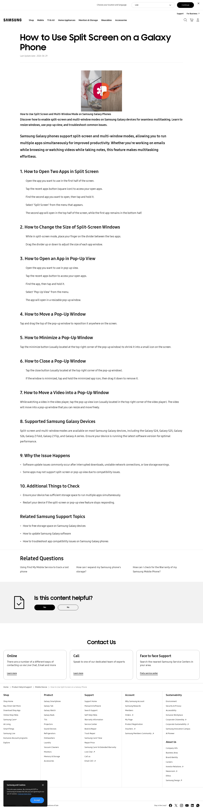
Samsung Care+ (10, 719)
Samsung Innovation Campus (178, 729)
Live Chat (89, 752)
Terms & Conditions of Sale (49, 805)
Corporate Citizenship (175, 719)
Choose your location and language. (112, 5)
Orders (128, 715)
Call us (87, 756)
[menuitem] (31, 20)
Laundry (47, 742)
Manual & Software (93, 706)
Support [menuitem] (180, 13)
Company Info (172, 748)
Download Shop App (11, 710)
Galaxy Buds (49, 715)
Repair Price (90, 742)
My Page (129, 719)
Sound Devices (50, 729)
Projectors (48, 724)
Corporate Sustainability (176, 724)
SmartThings (8, 729)
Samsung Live (9, 733)
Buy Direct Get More (12, 706)
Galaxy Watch (50, 710)
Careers (169, 762)
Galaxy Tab (48, 706)
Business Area (172, 753)
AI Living (7, 724)
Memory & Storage (52, 756)
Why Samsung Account (134, 701)
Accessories (49, 761)
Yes (44, 607)
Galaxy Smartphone (52, 701)
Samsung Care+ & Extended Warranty (100, 747)
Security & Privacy (173, 706)
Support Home (91, 701)
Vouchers (129, 729)
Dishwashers (49, 738)
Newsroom (171, 771)
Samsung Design (173, 780)
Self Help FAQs (91, 715)
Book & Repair (90, 729)
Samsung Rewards (133, 706)
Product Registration (134, 724)
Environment (171, 701)
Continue (185, 5)
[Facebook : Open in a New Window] (170, 805)
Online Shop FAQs (10, 715)
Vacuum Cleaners (51, 747)
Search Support (91, 710)
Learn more (12, 673)
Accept (37, 800)
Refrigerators (49, 733)
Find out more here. (25, 794)
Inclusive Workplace (174, 715)
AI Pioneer (170, 733)
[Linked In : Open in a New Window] (192, 805)
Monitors (48, 752)
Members (129, 710)
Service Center (91, 724)
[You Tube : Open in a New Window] (187, 805)
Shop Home (8, 701)
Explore (6, 742)
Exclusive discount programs (15, 738)
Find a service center (149, 673)
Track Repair (90, 733)
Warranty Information (94, 719)
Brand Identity (172, 757)
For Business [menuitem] (192, 13)
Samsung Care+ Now (93, 738)
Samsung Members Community (138, 733)
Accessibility (171, 710)
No (68, 607)
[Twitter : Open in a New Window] (176, 805)
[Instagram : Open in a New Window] (181, 805)
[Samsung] (12, 20)
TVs (45, 719)
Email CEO (89, 761)
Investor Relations (174, 766)
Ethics (168, 776)
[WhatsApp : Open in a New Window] (198, 805)
